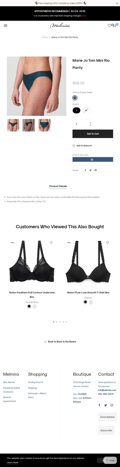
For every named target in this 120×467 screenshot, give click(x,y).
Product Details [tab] (58, 186)
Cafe (35, 306)
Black (29, 306)
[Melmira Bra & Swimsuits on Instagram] (112, 405)
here (84, 15)
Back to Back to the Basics (62, 341)
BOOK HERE (78, 11)
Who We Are (9, 382)
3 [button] (60, 322)
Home (45, 37)
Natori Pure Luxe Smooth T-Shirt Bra (88, 292)
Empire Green (74, 97)
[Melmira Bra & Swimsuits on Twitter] (105, 405)
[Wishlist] (109, 25)
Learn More (12, 462)
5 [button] (66, 322)
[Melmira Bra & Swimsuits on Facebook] (99, 405)
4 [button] (63, 322)
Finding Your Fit (35, 382)
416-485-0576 (106, 394)
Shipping (32, 387)
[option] (32, 279)
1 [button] (53, 322)
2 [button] (57, 322)
